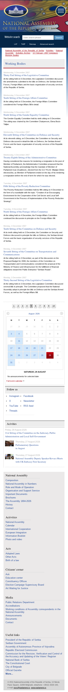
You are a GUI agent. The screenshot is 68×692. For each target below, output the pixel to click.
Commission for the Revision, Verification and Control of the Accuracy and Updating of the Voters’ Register (34, 655)
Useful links (13, 635)
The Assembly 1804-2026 (18, 501)
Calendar (10, 525)
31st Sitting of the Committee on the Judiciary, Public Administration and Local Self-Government (30, 434)
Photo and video (14, 539)
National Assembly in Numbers (21, 483)
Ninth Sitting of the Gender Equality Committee (26, 114)
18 (19, 348)
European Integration (16, 532)
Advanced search (47, 44)
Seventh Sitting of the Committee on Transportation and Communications (29, 253)
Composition (12, 480)
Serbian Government (16, 643)
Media (9, 597)
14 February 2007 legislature (45, 53)
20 (34, 348)
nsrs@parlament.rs (22, 688)
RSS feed (28, 406)
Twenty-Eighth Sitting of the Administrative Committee (29, 157)
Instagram (14, 396)
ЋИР (23, 44)
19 (27, 348)
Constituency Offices (16, 581)
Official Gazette (13, 670)
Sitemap (32, 44)
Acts (8, 548)
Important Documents (16, 494)
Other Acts (11, 557)
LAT (15, 44)
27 (34, 355)
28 (42, 355)
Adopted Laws (13, 553)
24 (11, 355)
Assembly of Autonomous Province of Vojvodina (30, 646)
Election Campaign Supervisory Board (25, 584)
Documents (11, 619)
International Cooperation (18, 529)
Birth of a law (12, 560)
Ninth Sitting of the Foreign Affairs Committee (25, 211)
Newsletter (29, 401)
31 (11, 362)
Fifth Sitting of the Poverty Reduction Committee (26, 186)
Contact (9, 508)
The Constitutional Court (18, 663)
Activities (50, 50)
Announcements (14, 615)
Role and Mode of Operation (20, 487)
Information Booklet (15, 536)
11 (19, 341)
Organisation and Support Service (23, 490)
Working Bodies (12, 55)
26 (27, 355)
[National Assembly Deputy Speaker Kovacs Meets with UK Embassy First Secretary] (9, 456)
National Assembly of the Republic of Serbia (24, 50)
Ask (8, 574)
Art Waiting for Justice (17, 588)
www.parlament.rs (38, 688)
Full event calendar (14, 381)
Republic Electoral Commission (21, 650)
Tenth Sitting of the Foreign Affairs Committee (25, 97)
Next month (61, 313)
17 (11, 348)
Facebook (28, 396)
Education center (14, 577)
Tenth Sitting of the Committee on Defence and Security (29, 228)
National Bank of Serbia (17, 660)
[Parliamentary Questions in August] (9, 443)
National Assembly (17, 475)
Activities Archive (23, 53)
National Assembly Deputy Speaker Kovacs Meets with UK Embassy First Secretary (39, 460)
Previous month (7, 313)
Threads (13, 410)
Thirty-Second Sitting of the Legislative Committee (27, 280)
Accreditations (13, 605)
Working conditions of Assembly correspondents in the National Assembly (33, 610)
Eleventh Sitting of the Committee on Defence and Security (31, 134)
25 (19, 355)
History (9, 504)
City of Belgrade (14, 666)
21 (42, 348)
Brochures (11, 497)
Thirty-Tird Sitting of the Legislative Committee (26, 75)
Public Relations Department (20, 602)
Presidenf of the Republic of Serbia (23, 640)
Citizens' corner (15, 569)
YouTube (13, 406)
